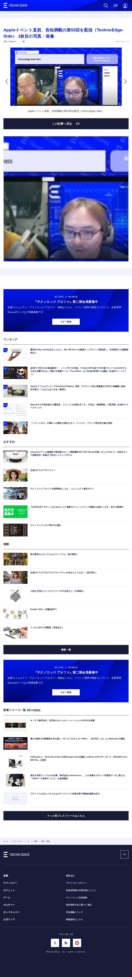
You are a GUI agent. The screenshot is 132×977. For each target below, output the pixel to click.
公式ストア (9, 919)
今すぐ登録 (66, 321)
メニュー (115, 5)
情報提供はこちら (74, 919)
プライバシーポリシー (76, 883)
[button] (6, 81)
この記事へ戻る (66, 123)
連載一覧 (66, 649)
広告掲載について (74, 912)
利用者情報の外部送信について (81, 890)
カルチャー (9, 905)
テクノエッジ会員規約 (76, 897)
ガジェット (9, 890)
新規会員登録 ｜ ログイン (125, 5)
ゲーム (6, 897)
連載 (5, 875)
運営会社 (70, 875)
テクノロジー (10, 883)
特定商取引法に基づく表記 (79, 905)
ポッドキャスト (11, 912)
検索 (106, 5)
